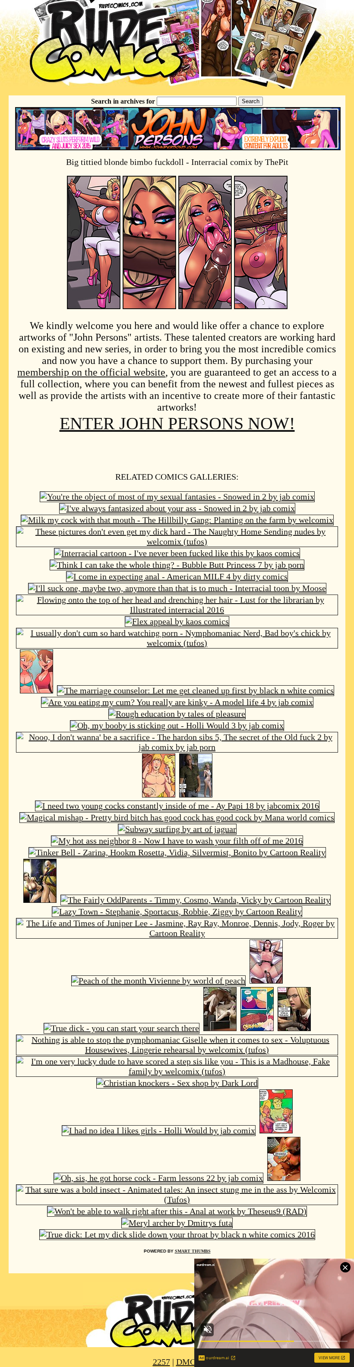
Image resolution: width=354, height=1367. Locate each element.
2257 (161, 1362)
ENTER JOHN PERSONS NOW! (177, 423)
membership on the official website (91, 372)
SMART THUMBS (193, 1251)
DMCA (189, 1362)
